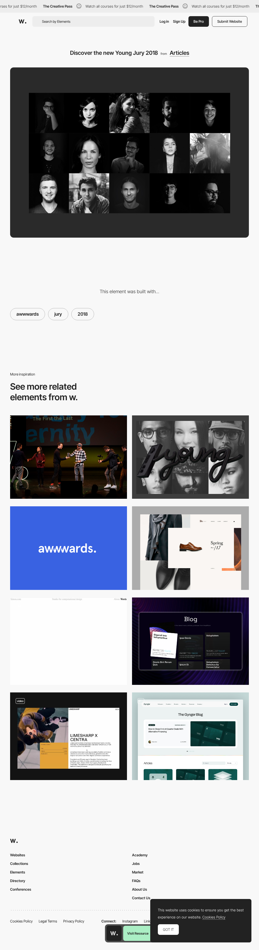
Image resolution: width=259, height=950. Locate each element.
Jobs (136, 863)
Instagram (130, 921)
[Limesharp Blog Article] (68, 736)
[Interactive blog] (190, 641)
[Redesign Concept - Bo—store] (190, 548)
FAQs (136, 881)
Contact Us (141, 898)
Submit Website (229, 21)
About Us (139, 889)
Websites (17, 855)
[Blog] (190, 736)
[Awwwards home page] (114, 933)
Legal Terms (48, 921)
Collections (19, 863)
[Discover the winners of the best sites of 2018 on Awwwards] (68, 457)
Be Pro (198, 21)
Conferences (20, 889)
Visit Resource (137, 933)
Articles (179, 53)
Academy (140, 855)
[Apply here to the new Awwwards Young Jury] (190, 457)
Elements (17, 872)
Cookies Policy (21, 921)
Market (137, 872)
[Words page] (68, 641)
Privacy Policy (73, 921)
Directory (17, 881)
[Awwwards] (22, 21)
